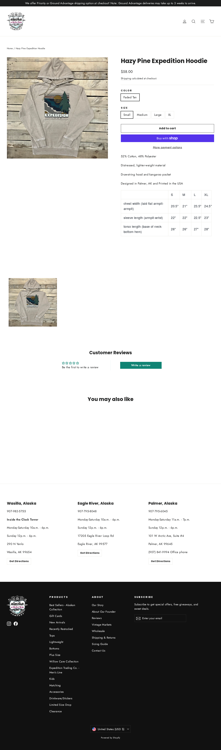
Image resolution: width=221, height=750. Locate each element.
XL (169, 115)
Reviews (97, 618)
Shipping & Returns (104, 638)
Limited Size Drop (60, 705)
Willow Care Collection (63, 661)
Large (158, 115)
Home (10, 48)
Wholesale (98, 631)
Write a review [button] (141, 365)
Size (124, 108)
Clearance (55, 711)
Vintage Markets (101, 625)
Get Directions (19, 561)
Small (126, 115)
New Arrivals (57, 622)
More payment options (167, 147)
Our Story (98, 605)
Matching (55, 685)
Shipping (126, 78)
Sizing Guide (100, 644)
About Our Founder (104, 612)
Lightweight (56, 642)
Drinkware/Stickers (60, 698)
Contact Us (98, 651)
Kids (52, 679)
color (126, 90)
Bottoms (54, 648)
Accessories (56, 692)
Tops (52, 636)
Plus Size (54, 655)
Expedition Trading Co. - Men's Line (64, 670)
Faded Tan (130, 97)
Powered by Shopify (110, 737)
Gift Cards (55, 616)
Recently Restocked (61, 629)
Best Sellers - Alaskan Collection (62, 607)
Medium (142, 115)
